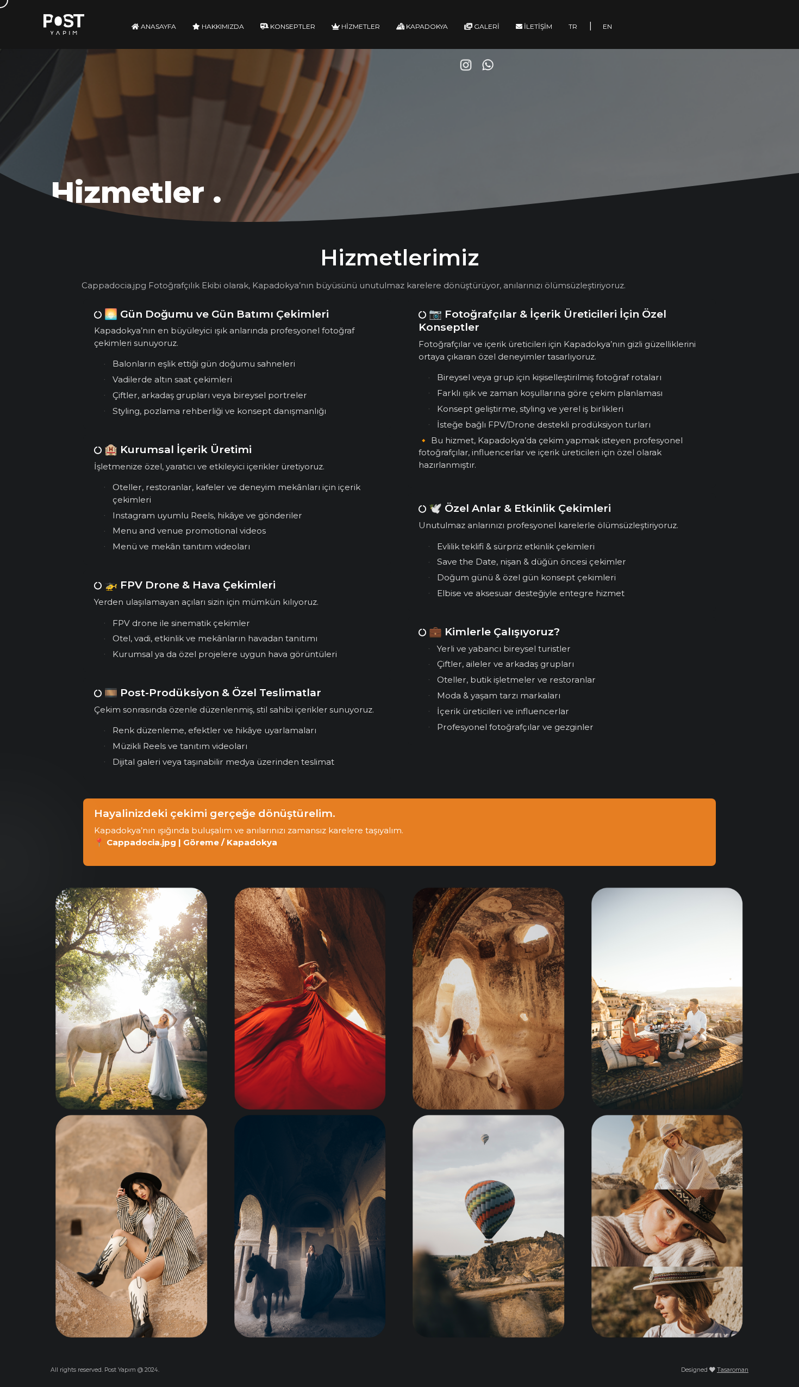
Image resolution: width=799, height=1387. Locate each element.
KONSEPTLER (292, 26)
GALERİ (486, 26)
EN (607, 26)
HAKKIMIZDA (222, 26)
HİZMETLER (360, 26)
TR (573, 26)
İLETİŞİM (537, 26)
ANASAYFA (157, 26)
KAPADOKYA (426, 26)
